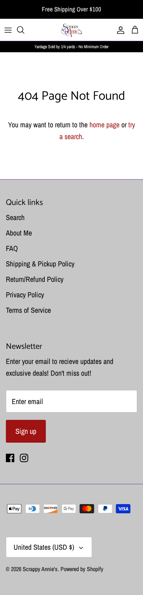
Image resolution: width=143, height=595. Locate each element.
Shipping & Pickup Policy (40, 264)
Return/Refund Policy (34, 279)
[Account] (119, 30)
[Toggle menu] (8, 30)
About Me (19, 233)
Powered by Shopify (81, 569)
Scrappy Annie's (40, 569)
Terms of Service (28, 310)
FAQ (12, 248)
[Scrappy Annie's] (71, 29)
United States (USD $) (44, 547)
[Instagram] (24, 458)
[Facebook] (10, 458)
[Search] (24, 30)
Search (15, 217)
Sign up (25, 431)
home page (104, 125)
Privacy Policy (25, 295)
